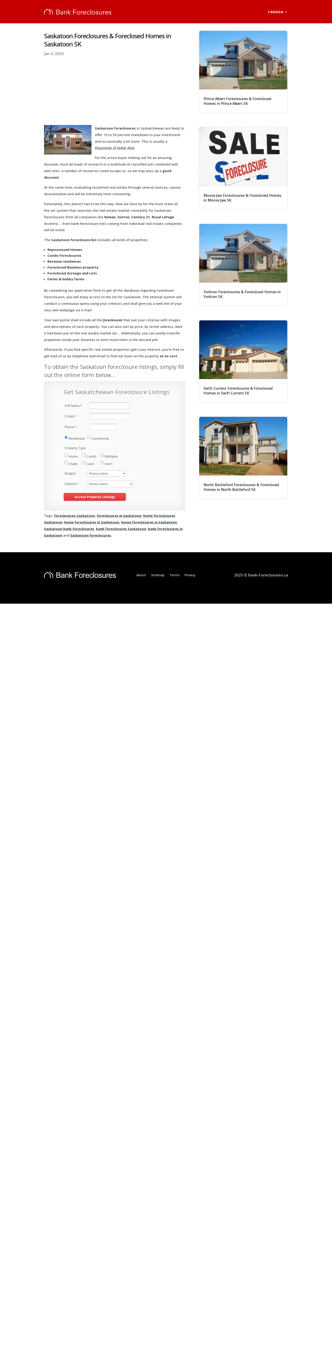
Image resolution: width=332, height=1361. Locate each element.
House (73, 456)
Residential (76, 438)
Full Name (72, 405)
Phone (69, 427)
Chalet (73, 464)
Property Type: (75, 448)
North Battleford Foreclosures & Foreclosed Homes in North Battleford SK (241, 487)
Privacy (190, 575)
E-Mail (69, 416)
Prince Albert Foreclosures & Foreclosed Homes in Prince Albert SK (237, 101)
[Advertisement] (114, 91)
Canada (275, 12)
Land (90, 464)
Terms (174, 575)
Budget (70, 473)
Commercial (100, 438)
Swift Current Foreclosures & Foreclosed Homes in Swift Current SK (238, 391)
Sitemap (157, 575)
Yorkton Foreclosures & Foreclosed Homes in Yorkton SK (242, 294)
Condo (91, 456)
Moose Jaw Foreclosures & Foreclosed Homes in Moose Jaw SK (242, 198)
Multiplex (111, 456)
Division (70, 484)
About (141, 575)
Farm (108, 464)
